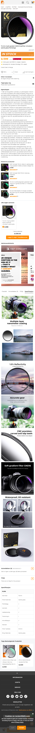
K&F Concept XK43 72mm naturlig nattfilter (19, 174)
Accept (21, 727)
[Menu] (23, 2)
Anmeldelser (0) (13, 291)
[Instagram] (12, 696)
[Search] (27, 2)
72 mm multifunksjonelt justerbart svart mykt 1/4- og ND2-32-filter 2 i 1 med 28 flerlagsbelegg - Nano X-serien (21, 182)
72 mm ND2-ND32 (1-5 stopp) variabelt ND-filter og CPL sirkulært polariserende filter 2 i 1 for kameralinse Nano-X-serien (21, 191)
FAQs (21, 291)
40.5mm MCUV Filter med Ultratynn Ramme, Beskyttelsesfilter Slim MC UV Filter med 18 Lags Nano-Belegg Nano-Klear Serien (9, 662)
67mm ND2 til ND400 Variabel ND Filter (24, 661)
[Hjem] (2, 2)
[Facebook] (7, 696)
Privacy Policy (19, 722)
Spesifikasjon (29, 291)
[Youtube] (21, 696)
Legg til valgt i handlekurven (18, 237)
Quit (12, 727)
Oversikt (4, 291)
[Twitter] (16, 696)
